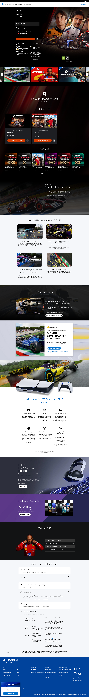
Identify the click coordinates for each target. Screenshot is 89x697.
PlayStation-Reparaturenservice (50, 672)
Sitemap (64, 694)
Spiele (12, 4)
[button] (44, 74)
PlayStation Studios (6, 670)
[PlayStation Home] (2, 4)
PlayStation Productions (7, 672)
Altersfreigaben (62, 670)
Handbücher (47, 677)
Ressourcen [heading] (61, 665)
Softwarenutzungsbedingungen (80, 694)
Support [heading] (47, 665)
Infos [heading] (4, 665)
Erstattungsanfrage (48, 675)
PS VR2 (18, 670)
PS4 (17, 669)
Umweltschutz (33, 667)
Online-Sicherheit (34, 670)
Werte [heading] (32, 665)
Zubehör (20, 4)
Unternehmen (5, 674)
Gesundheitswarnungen (49, 638)
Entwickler (61, 674)
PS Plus (16, 4)
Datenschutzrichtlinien (46, 694)
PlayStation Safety (48, 669)
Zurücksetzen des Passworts (50, 674)
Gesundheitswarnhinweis (63, 672)
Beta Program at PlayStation (78, 680)
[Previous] (2, 74)
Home (4, 662)
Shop (6, 4)
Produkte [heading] (19, 665)
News (25, 4)
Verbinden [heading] (75, 665)
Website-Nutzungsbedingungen (56, 694)
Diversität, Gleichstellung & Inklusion (37, 672)
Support (28, 4)
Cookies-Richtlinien (70, 694)
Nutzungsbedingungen (63, 667)
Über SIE (4, 667)
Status (46, 670)
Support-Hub (47, 667)
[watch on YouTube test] (55, 80)
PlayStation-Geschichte (7, 675)
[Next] (87, 74)
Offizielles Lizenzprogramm (64, 675)
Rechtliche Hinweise (37, 694)
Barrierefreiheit (33, 669)
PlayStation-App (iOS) (77, 677)
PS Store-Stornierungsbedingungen (65, 669)
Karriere (4, 669)
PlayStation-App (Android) (77, 678)
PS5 (9, 4)
